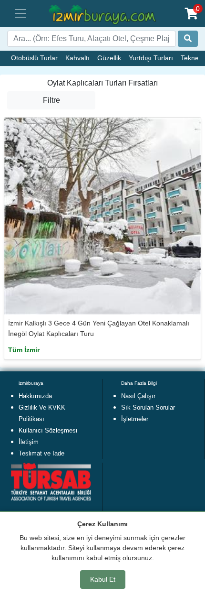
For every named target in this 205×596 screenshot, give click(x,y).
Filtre (51, 100)
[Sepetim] (191, 13)
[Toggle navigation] (20, 13)
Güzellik (109, 58)
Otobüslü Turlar (34, 58)
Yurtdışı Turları (151, 58)
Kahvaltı (77, 58)
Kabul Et (102, 579)
